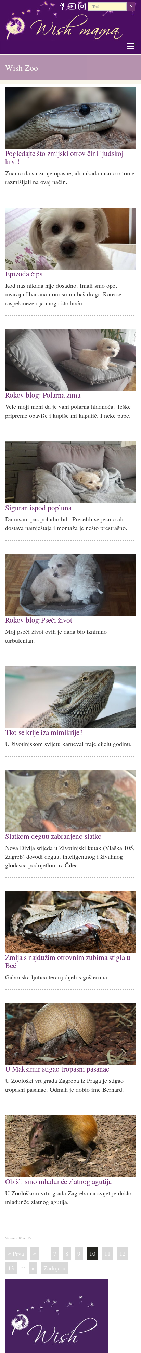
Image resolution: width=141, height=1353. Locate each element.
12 (122, 1238)
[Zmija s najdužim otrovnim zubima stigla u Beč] (70, 909)
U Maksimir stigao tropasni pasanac (55, 1054)
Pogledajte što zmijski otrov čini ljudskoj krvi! (69, 152)
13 (11, 1252)
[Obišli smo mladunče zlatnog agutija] (70, 1131)
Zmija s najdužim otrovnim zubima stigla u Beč (65, 947)
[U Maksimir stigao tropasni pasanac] (70, 1020)
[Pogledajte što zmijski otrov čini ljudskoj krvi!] (70, 118)
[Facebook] (61, 7)
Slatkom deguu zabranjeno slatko (51, 823)
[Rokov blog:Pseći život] (70, 574)
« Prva (16, 1238)
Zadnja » (54, 1252)
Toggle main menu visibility (135, 44)
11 (107, 1238)
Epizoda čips (23, 264)
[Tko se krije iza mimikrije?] (70, 685)
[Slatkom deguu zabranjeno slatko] (70, 789)
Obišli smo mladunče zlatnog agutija (56, 1166)
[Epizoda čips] (70, 230)
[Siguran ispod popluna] (70, 462)
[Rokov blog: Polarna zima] (70, 350)
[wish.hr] (56, 1314)
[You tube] (71, 7)
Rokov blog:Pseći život (36, 608)
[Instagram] (82, 7)
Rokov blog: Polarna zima (41, 384)
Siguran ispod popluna (36, 496)
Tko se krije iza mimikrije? (42, 720)
